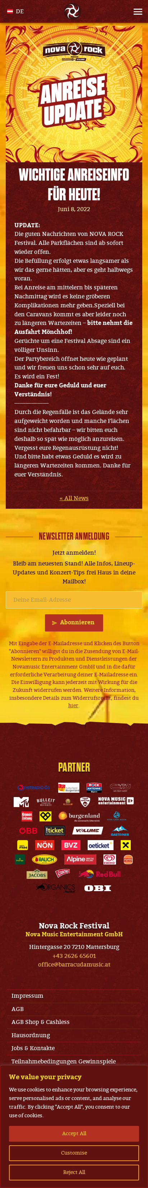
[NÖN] (44, 845)
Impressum (27, 996)
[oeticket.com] (101, 845)
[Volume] (88, 831)
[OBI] (97, 888)
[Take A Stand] (46, 816)
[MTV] (21, 802)
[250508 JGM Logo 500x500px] (68, 802)
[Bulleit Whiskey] (46, 802)
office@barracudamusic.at (74, 964)
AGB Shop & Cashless (40, 1022)
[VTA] (120, 788)
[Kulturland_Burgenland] (69, 788)
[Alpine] (80, 859)
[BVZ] (71, 845)
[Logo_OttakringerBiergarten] (20, 859)
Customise (74, 1153)
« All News (74, 498)
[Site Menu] (132, 11)
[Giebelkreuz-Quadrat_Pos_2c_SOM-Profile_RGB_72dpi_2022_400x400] (126, 845)
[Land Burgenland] (79, 816)
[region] (74, 1126)
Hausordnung (30, 1035)
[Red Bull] (99, 874)
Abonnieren (77, 622)
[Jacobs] (37, 874)
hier (73, 706)
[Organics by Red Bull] (56, 888)
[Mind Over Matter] (85, 802)
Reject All (74, 1172)
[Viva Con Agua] (116, 816)
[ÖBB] (28, 831)
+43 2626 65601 (74, 956)
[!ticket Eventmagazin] (55, 831)
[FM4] (22, 845)
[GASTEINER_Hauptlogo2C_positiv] (120, 831)
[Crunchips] (62, 874)
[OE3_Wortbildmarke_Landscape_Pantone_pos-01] (33, 788)
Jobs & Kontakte (33, 1048)
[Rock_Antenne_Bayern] (94, 788)
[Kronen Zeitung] (27, 816)
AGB (17, 1009)
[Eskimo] (109, 859)
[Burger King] (128, 859)
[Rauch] (44, 859)
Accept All (74, 1134)
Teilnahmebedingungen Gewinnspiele (63, 1061)
